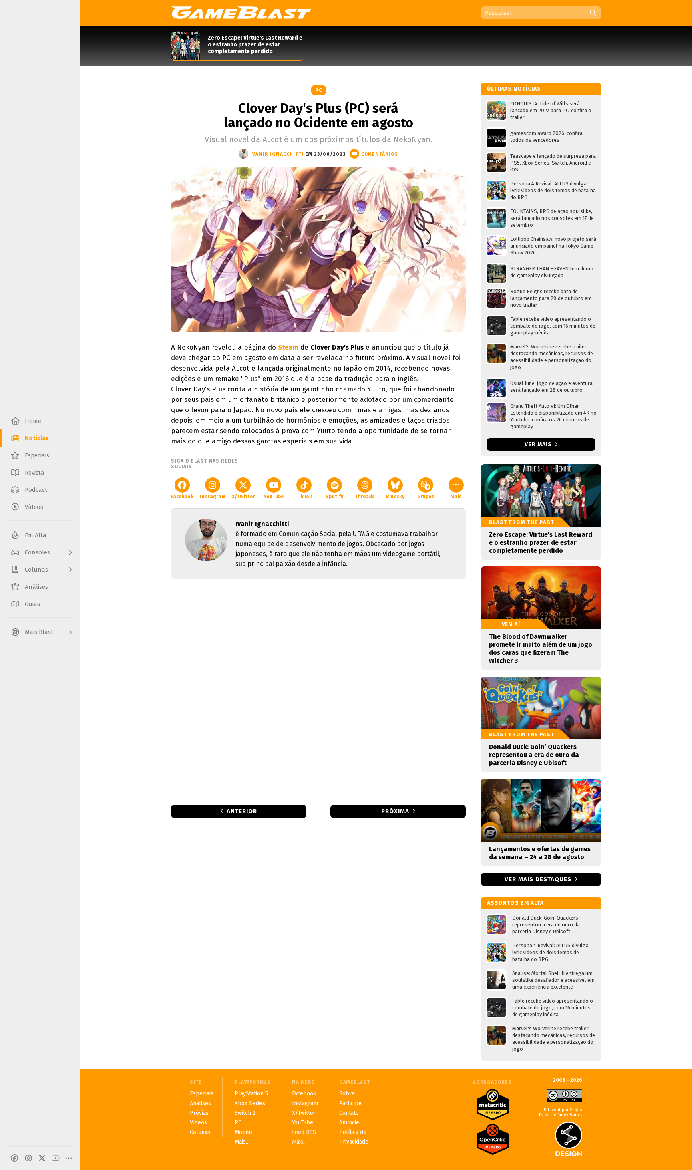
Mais (456, 496)
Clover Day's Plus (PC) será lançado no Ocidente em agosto (318, 115)
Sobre (347, 1093)
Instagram (212, 496)
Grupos (426, 496)
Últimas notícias (514, 88)
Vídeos (198, 1122)
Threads (365, 496)
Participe (350, 1103)
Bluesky (395, 496)
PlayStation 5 (251, 1093)
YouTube (274, 496)
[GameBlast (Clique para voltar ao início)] (241, 12)
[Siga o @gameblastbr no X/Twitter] (42, 1158)
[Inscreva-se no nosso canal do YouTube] (55, 1158)
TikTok (304, 496)
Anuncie (349, 1122)
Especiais (201, 1093)
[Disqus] (318, 691)
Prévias (199, 1113)
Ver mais (539, 444)
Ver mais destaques (538, 879)
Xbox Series (250, 1103)
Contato (349, 1113)
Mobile (243, 1132)
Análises (200, 1103)
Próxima (395, 811)
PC (318, 90)
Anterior (242, 811)
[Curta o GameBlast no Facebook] (14, 1158)
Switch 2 (245, 1113)
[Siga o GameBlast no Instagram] (28, 1158)
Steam (288, 347)
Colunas (200, 1132)
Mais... (242, 1141)
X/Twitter (243, 496)
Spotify (334, 496)
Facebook (182, 496)
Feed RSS (304, 1132)
